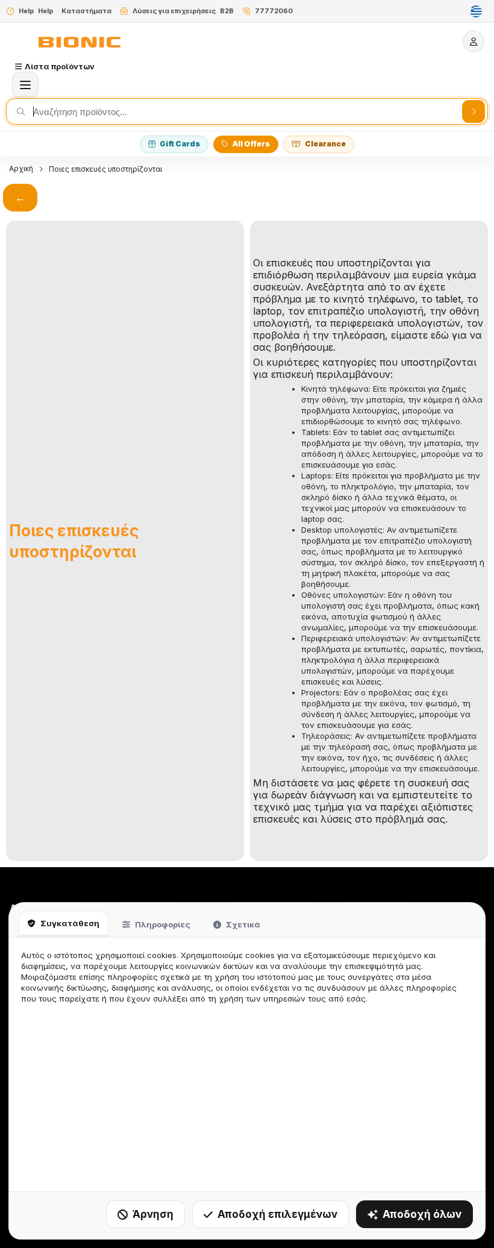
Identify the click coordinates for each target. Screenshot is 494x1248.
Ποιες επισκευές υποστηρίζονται (105, 169)
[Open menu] (25, 85)
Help (26, 11)
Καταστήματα (86, 11)
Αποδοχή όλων (422, 1214)
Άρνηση (153, 1214)
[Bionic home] (79, 42)
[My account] (473, 41)
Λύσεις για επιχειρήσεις (174, 11)
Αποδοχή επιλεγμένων (277, 1214)
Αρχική (21, 168)
